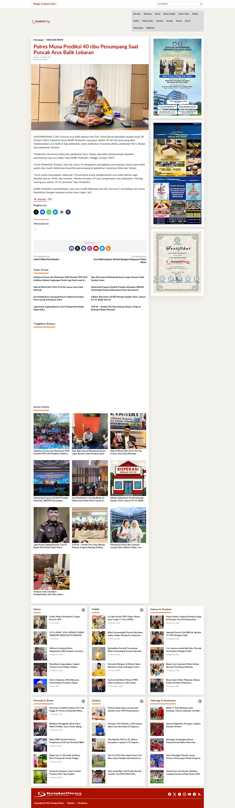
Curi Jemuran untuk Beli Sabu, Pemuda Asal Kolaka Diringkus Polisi (183, 649)
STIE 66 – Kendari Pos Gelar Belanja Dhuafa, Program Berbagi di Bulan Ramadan (116, 308)
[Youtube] (96, 248)
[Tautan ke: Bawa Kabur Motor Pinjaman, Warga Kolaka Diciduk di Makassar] (157, 685)
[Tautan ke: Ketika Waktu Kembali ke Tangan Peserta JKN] (40, 622)
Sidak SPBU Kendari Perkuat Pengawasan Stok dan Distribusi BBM (66, 741)
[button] (201, 4)
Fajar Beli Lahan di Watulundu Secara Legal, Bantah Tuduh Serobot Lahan (117, 278)
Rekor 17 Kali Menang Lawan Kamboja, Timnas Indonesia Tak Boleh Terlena (183, 709)
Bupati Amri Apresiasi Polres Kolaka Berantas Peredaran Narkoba (182, 665)
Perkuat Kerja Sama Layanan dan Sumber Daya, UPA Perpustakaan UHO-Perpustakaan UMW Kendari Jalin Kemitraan (124, 709)
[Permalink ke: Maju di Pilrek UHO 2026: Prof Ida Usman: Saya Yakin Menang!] (128, 431)
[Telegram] (102, 248)
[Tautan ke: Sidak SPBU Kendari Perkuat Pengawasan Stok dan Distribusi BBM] (40, 745)
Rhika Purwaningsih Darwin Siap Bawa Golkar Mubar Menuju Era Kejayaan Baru (125, 634)
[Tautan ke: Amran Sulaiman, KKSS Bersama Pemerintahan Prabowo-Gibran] (40, 685)
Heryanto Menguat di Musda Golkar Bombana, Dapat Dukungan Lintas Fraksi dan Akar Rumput (124, 666)
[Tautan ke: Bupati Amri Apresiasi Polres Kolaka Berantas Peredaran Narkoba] (157, 669)
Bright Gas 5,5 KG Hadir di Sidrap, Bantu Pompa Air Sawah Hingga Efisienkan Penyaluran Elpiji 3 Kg (64, 757)
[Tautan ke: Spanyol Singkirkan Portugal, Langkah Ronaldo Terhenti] (157, 729)
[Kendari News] (40, 22)
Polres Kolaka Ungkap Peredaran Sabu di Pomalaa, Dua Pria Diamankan (183, 618)
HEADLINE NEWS (41, 60)
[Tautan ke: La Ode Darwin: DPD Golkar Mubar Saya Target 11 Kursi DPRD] (98, 622)
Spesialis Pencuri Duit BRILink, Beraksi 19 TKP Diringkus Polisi (183, 634)
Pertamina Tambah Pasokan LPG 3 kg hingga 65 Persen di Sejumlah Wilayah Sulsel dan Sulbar (66, 709)
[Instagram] (89, 248)
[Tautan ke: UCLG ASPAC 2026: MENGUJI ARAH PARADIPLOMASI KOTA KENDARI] (40, 638)
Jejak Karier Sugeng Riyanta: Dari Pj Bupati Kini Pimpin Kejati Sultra (59, 308)
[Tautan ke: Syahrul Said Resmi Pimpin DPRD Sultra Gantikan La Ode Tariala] (98, 685)
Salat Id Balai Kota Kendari (46, 258)
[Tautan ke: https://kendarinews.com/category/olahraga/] (200, 701)
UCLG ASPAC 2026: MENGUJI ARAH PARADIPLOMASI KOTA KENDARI (66, 634)
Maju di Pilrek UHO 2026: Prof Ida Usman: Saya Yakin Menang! (58, 288)
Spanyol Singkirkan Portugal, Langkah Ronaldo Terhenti (183, 725)
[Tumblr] (83, 248)
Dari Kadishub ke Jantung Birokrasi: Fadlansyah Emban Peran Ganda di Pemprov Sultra (59, 298)
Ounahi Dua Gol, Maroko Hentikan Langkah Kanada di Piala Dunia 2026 (183, 772)
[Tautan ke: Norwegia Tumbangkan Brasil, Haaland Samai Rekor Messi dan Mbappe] (157, 745)
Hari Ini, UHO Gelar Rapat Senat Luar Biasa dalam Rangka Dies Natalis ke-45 (125, 757)
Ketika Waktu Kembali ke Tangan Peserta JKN (64, 618)
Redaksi (71, 803)
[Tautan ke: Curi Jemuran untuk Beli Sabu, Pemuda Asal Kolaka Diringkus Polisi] (157, 654)
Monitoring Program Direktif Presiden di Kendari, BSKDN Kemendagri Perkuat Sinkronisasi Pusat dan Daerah (117, 288)
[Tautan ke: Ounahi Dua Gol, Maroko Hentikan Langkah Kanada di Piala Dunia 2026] (157, 776)
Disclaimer (82, 803)
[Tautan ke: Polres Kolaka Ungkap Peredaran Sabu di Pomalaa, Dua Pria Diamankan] (157, 622)
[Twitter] (77, 248)
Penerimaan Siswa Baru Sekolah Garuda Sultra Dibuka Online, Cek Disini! (125, 546)
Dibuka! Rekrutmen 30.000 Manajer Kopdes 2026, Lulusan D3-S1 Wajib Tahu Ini (118, 298)
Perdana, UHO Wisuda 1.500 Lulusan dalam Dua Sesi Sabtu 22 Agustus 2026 (125, 725)
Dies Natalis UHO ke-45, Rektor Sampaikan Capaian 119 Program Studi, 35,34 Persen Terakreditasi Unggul (123, 741)
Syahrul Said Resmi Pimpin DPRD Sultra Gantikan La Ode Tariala (123, 681)
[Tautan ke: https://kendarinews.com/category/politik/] (142, 610)
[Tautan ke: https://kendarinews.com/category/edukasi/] (142, 701)
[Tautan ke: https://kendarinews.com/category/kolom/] (83, 610)
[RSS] (108, 248)
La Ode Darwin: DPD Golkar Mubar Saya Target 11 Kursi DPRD (124, 618)
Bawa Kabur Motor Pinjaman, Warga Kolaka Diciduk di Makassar (183, 681)
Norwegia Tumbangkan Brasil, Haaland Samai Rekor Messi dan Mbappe (181, 741)
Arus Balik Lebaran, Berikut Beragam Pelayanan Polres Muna (120, 260)
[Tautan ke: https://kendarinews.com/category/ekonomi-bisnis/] (83, 701)
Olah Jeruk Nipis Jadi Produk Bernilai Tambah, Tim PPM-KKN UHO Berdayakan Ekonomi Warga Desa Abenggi (124, 773)
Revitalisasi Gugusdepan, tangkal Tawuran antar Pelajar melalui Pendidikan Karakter (64, 666)
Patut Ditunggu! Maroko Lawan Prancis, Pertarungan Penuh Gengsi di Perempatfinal (183, 757)
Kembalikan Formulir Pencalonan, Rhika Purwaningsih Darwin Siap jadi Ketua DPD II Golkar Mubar (124, 650)
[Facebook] (71, 248)
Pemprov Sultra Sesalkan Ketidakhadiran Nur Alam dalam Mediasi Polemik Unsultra (48, 593)
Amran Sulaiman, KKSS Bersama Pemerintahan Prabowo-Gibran (64, 681)
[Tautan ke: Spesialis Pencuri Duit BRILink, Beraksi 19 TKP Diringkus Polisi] (157, 638)
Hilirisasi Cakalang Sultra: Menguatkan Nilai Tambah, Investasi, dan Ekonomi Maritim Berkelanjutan (66, 650)
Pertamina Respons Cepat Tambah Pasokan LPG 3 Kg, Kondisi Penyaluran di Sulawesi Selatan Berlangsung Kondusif (65, 773)
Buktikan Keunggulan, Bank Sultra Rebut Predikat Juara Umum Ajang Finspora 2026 (65, 725)
